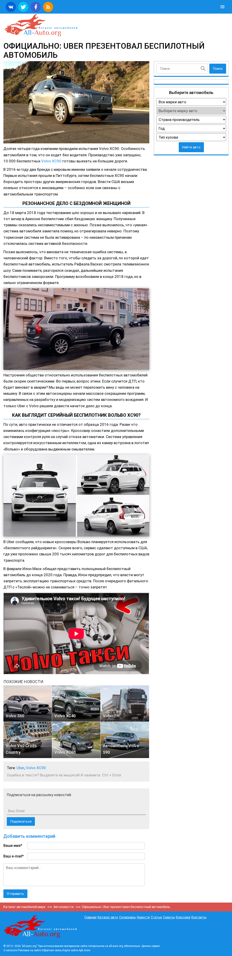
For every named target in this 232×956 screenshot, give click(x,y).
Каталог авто (108, 917)
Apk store (84, 950)
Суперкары (127, 917)
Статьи (156, 917)
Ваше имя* (12, 845)
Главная (91, 917)
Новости (143, 917)
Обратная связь (51, 950)
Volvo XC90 (51, 161)
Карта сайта (70, 950)
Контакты (198, 917)
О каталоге (10, 950)
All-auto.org (40, 25)
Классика (183, 917)
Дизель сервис (150, 946)
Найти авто (191, 147)
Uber (20, 768)
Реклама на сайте (29, 950)
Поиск (218, 69)
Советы (169, 917)
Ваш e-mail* (13, 856)
